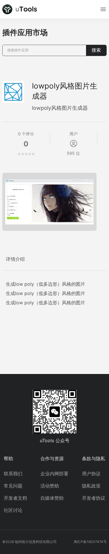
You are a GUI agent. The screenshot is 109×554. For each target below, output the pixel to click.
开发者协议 (93, 498)
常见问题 (13, 486)
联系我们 (13, 473)
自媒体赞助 (52, 498)
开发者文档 (15, 498)
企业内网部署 (54, 473)
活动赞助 (49, 486)
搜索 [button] (96, 50)
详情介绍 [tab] (15, 259)
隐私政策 (91, 486)
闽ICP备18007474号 (90, 541)
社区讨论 (13, 510)
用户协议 (91, 473)
